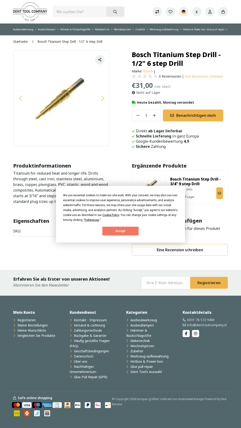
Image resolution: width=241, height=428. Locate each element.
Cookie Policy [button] (110, 214)
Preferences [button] (91, 219)
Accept (120, 231)
